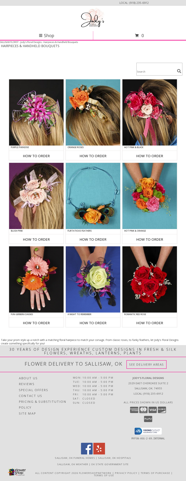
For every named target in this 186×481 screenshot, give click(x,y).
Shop (49, 35)
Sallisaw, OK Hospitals (114, 458)
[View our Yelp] (99, 453)
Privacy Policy (126, 473)
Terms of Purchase (155, 473)
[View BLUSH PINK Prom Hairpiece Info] (36, 196)
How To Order (36, 156)
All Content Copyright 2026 (56, 473)
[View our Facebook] (87, 453)
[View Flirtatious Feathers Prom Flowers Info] (93, 196)
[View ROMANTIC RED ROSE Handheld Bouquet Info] (149, 279)
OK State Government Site (110, 464)
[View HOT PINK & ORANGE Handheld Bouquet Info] (149, 196)
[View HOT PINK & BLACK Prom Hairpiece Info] (149, 112)
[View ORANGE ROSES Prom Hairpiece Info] (93, 112)
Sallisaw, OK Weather (72, 464)
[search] (179, 71)
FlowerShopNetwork (95, 473)
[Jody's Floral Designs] (93, 18)
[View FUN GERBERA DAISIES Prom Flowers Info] (36, 279)
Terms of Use (104, 475)
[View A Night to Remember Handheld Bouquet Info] (93, 279)
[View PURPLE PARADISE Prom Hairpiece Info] (36, 112)
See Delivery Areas (146, 364)
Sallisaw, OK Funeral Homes (75, 458)
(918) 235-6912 (139, 3)
